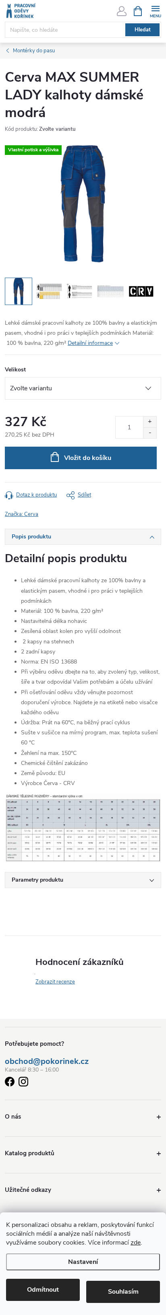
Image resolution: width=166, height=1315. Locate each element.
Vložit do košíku (87, 457)
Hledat (143, 29)
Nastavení (83, 1261)
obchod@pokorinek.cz (47, 1061)
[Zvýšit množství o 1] (149, 421)
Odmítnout (43, 1289)
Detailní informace (90, 343)
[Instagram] (23, 1083)
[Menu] (155, 10)
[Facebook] (10, 1083)
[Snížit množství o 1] (149, 432)
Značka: (21, 514)
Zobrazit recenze (55, 981)
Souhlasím (123, 1291)
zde (136, 1242)
